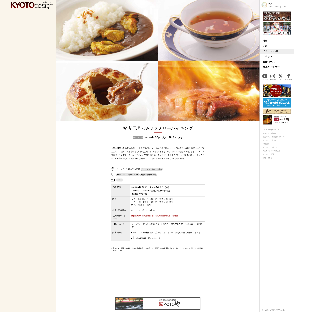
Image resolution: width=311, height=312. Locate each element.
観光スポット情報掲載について (274, 137)
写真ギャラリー (271, 66)
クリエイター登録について (272, 140)
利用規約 (266, 144)
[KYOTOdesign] (32, 8)
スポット (267, 56)
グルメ (119, 180)
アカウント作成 (273, 7)
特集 (265, 40)
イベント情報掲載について (272, 133)
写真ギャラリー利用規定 (271, 151)
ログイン (285, 7)
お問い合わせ (267, 158)
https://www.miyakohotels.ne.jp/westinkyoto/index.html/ (154, 216)
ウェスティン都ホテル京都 (152, 169)
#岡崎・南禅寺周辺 (148, 175)
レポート (267, 46)
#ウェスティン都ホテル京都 (128, 175)
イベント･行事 (270, 51)
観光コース (269, 61)
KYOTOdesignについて (271, 130)
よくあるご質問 (268, 154)
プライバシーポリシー (270, 147)
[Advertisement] (158, 274)
